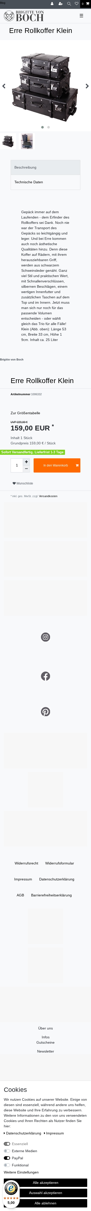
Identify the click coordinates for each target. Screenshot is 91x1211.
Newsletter (45, 1051)
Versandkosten (47, 496)
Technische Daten (28, 182)
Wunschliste (24, 483)
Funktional (20, 1165)
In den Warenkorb (55, 465)
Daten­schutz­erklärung (56, 879)
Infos (46, 1037)
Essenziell (20, 1144)
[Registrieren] (61, 4)
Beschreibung (25, 167)
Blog (2, 2)
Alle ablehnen (45, 1203)
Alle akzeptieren (45, 1183)
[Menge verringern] (26, 469)
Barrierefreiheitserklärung (51, 895)
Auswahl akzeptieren (45, 1193)
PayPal (17, 1158)
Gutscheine (45, 1042)
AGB (20, 895)
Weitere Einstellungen (21, 1172)
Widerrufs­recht (26, 863)
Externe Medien (24, 1151)
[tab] (45, 167)
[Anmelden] (52, 4)
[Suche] (69, 4)
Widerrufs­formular (59, 863)
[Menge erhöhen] (26, 461)
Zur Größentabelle (25, 413)
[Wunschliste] (76, 4)
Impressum (23, 879)
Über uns (45, 1028)
